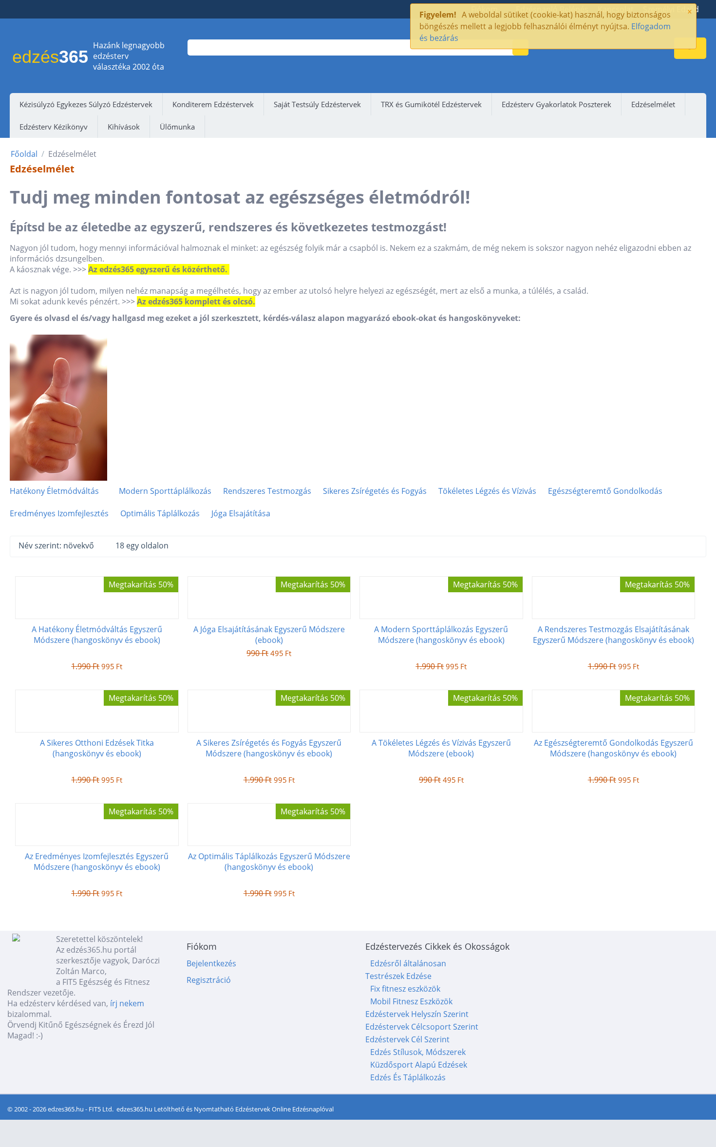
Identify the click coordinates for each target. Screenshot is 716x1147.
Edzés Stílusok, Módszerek (418, 1052)
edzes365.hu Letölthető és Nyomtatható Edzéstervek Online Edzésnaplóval (225, 1109)
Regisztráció (209, 980)
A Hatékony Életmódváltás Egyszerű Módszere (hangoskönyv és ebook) (97, 634)
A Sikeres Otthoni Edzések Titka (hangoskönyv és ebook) (97, 748)
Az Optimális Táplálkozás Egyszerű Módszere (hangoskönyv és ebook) (269, 861)
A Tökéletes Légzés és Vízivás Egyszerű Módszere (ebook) (441, 748)
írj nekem (127, 1003)
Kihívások (124, 127)
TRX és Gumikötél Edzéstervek (431, 104)
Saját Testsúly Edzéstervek (317, 104)
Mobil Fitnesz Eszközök (411, 1001)
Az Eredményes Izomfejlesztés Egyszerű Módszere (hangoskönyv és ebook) (97, 861)
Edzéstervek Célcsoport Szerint (421, 1026)
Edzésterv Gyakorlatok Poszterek (556, 104)
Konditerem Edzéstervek (213, 104)
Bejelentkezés (211, 963)
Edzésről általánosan (408, 963)
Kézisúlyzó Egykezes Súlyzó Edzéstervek (85, 104)
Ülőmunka (177, 127)
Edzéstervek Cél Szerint (407, 1039)
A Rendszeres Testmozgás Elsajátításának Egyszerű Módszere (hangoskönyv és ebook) (613, 634)
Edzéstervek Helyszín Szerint (417, 1014)
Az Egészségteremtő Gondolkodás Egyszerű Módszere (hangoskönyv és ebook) (613, 748)
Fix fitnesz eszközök (405, 988)
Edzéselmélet (653, 104)
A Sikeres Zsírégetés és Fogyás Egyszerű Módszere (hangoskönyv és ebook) (268, 748)
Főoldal (24, 154)
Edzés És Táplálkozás (408, 1077)
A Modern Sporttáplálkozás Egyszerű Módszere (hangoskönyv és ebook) (441, 634)
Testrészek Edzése (398, 976)
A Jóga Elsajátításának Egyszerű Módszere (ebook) (269, 634)
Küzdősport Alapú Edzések (418, 1064)
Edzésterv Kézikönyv (53, 127)
